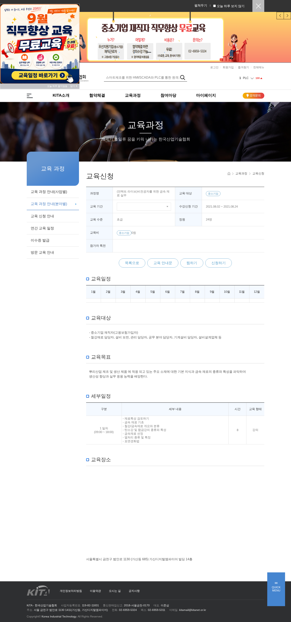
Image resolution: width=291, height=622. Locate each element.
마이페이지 (206, 95)
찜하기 (191, 263)
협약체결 (97, 95)
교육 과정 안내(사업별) (49, 192)
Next (287, 15)
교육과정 (133, 95)
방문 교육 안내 (42, 252)
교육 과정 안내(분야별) (49, 204)
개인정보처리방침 (71, 590)
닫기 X (73, 86)
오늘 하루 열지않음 (58, 86)
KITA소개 (61, 95)
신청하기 (218, 263)
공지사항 (134, 590)
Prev (280, 15)
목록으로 (132, 263)
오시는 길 (115, 590)
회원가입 (228, 67)
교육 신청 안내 (42, 216)
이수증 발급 (40, 240)
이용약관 (95, 590)
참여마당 (168, 95)
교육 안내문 (162, 263)
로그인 (214, 67)
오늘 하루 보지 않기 (230, 6)
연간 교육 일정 (42, 228)
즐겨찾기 (243, 67)
